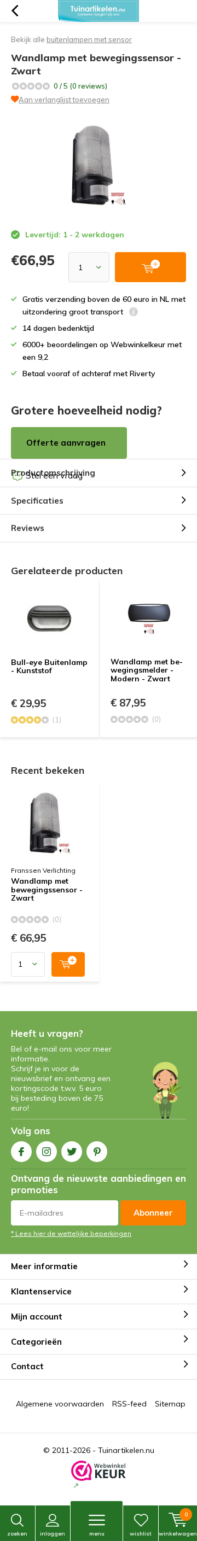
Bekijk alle (71, 39)
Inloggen (52, 1533)
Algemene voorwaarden (60, 1404)
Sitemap (170, 1404)
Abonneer (153, 1212)
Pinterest (96, 1151)
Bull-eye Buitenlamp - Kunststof (49, 666)
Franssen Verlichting (43, 870)
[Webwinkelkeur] (98, 1476)
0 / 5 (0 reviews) (80, 85)
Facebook (21, 1151)
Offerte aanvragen (66, 442)
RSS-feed (129, 1404)
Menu (97, 1533)
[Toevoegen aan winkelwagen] (68, 964)
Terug (14, 11)
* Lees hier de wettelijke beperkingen (71, 1233)
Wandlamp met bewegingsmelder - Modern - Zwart (147, 670)
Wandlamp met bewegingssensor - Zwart (47, 890)
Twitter (71, 1151)
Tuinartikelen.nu (126, 1450)
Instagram (46, 1151)
